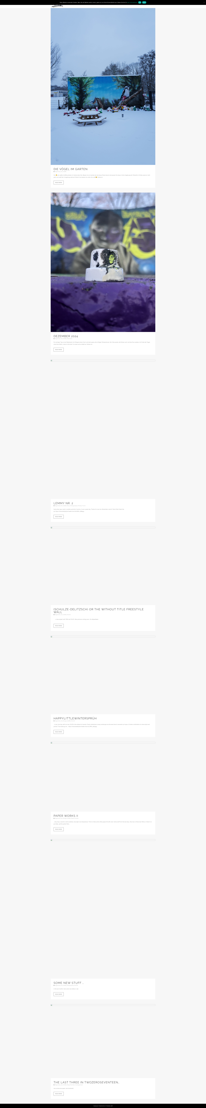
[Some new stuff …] (103, 909)
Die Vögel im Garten (71, 169)
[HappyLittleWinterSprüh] (103, 675)
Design (64, 721)
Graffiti (64, 171)
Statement (69, 338)
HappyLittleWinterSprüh (75, 718)
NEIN (144, 2)
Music (68, 505)
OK (139, 2)
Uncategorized (79, 1084)
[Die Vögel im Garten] (103, 86)
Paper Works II (66, 815)
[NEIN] (204, 2)
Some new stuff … (69, 982)
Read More (58, 182)
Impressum (96, 1105)
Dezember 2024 (66, 336)
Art (61, 171)
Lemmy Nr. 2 (63, 503)
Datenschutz (102, 1105)
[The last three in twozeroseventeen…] (103, 1041)
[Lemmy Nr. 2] (103, 429)
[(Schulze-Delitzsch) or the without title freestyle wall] (103, 566)
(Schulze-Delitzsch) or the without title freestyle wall (99, 611)
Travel (83, 505)
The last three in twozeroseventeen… (86, 1082)
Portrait (80, 505)
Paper (72, 818)
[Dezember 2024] (103, 262)
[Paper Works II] (103, 777)
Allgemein (57, 171)
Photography (73, 505)
